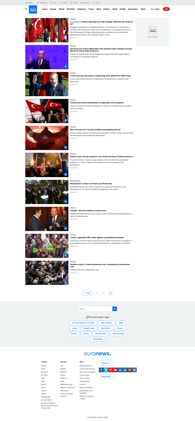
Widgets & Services (67, 387)
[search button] (94, 3)
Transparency (85, 381)
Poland (120, 328)
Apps (62, 381)
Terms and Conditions (88, 372)
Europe (53, 9)
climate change (118, 334)
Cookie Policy (84, 375)
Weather (63, 372)
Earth (115, 9)
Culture (106, 9)
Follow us (63, 378)
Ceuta (74, 328)
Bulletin (63, 369)
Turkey (73, 19)
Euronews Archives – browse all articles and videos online (49, 405)
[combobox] (105, 3)
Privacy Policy (85, 378)
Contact (82, 384)
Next (99, 9)
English (30, 2)
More (82, 362)
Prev (88, 293)
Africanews (64, 390)
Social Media (97, 339)
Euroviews (132, 9)
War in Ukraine (106, 323)
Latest (44, 9)
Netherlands (75, 181)
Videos (43, 394)
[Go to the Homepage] (33, 9)
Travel (91, 9)
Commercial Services (87, 369)
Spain (121, 323)
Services (63, 362)
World (61, 9)
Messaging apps (66, 384)
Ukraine (74, 334)
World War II (106, 328)
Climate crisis (100, 334)
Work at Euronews (86, 387)
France (86, 334)
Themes (44, 362)
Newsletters (106, 377)
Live (166, 9)
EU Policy (71, 9)
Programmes (45, 397)
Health (122, 9)
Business (82, 9)
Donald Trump (89, 328)
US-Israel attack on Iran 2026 (83, 323)
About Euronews (86, 366)
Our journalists (46, 400)
